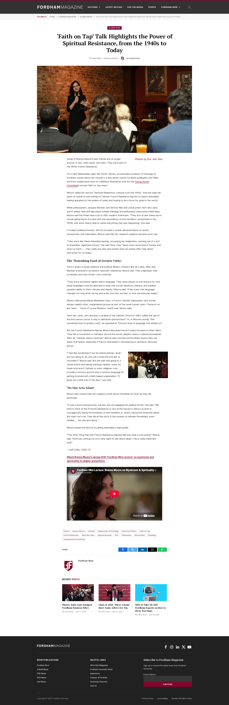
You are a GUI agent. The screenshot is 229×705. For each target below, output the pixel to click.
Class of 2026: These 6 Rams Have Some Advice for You (114, 606)
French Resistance (71, 535)
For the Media (135, 7)
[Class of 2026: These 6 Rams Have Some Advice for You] (114, 592)
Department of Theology (108, 531)
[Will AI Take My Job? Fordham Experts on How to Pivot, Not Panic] (151, 592)
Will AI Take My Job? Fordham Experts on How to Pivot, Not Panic (150, 607)
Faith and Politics (129, 531)
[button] (189, 7)
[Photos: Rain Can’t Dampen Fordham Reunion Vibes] (78, 592)
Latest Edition (114, 7)
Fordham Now (169, 7)
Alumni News (114, 28)
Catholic (91, 531)
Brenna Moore (79, 531)
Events (152, 7)
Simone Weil (140, 535)
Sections (93, 7)
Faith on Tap (145, 531)
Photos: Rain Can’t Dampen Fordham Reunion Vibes (77, 606)
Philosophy (126, 535)
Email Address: (150, 674)
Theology (152, 535)
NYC (116, 535)
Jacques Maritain (105, 535)
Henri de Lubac (88, 535)
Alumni (66, 531)
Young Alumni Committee (74, 539)
